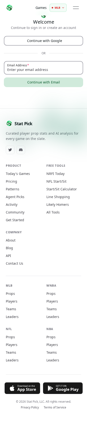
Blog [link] (9, 248)
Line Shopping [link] (58, 196)
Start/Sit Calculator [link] (61, 189)
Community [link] (15, 212)
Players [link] (11, 301)
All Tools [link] (53, 212)
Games (41, 7)
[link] (10, 149)
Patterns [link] (12, 189)
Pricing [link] (11, 181)
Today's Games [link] (18, 173)
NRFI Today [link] (55, 173)
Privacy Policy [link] (30, 407)
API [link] (8, 255)
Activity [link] (11, 204)
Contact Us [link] (14, 263)
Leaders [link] (12, 316)
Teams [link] (11, 309)
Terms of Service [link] (55, 407)
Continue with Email (43, 82)
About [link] (10, 240)
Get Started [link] (15, 220)
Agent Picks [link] (15, 196)
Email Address (17, 65)
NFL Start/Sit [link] (56, 181)
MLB (57, 7)
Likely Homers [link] (57, 204)
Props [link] (10, 293)
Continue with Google (44, 40)
